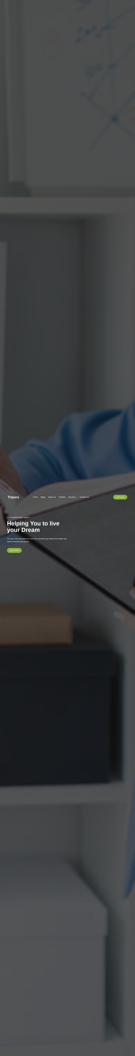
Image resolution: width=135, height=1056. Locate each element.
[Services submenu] (76, 497)
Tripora (13, 497)
